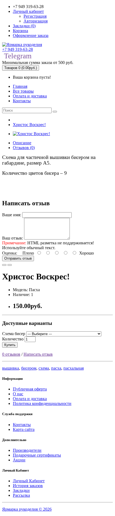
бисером (28, 368)
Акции (19, 460)
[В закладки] (4, 265)
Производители (27, 450)
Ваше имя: (11, 215)
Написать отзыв (38, 354)
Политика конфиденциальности (42, 403)
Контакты (22, 100)
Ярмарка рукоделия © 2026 (27, 509)
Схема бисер (13, 333)
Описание (22, 143)
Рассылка (21, 495)
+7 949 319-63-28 (17, 49)
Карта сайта (23, 429)
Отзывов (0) (24, 147)
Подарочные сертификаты (37, 455)
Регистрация (35, 16)
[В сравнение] (9, 265)
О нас (18, 394)
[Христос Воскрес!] (31, 133)
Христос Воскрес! (29, 124)
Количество (13, 339)
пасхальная (73, 368)
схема (44, 368)
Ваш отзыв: (12, 238)
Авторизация (36, 21)
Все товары (23, 91)
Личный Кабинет (29, 481)
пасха (56, 368)
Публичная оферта (30, 389)
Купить (10, 345)
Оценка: (9, 253)
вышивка (10, 368)
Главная (20, 86)
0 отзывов (11, 354)
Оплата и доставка (30, 96)
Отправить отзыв (18, 258)
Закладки (21, 490)
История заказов (28, 485)
